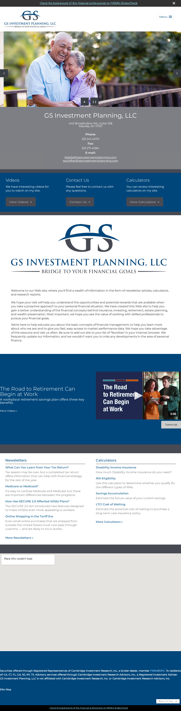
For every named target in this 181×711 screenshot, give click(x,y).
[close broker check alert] (174, 3)
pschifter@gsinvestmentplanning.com (90, 160)
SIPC (162, 670)
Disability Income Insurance (116, 467)
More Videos (8, 411)
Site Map (5, 689)
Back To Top (166, 701)
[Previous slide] (4, 73)
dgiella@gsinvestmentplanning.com (90, 157)
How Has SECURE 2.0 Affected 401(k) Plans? (37, 501)
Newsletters (16, 460)
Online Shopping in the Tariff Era (29, 516)
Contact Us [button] (78, 202)
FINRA (154, 670)
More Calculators (109, 522)
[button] (165, 17)
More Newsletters (19, 537)
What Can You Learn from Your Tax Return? (37, 467)
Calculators (106, 460)
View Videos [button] (18, 202)
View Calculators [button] (143, 202)
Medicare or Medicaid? (21, 486)
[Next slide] (177, 73)
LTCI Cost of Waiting (110, 504)
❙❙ (94, 101)
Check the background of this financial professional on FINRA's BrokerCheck (89, 3)
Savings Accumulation (112, 493)
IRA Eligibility (106, 478)
